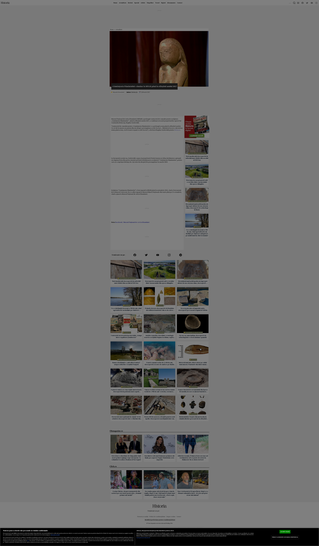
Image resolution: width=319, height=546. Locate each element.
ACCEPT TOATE (285, 531)
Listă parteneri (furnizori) (143, 537)
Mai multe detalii (55, 535)
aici (28, 540)
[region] (159, 537)
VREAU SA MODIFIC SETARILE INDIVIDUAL (285, 537)
